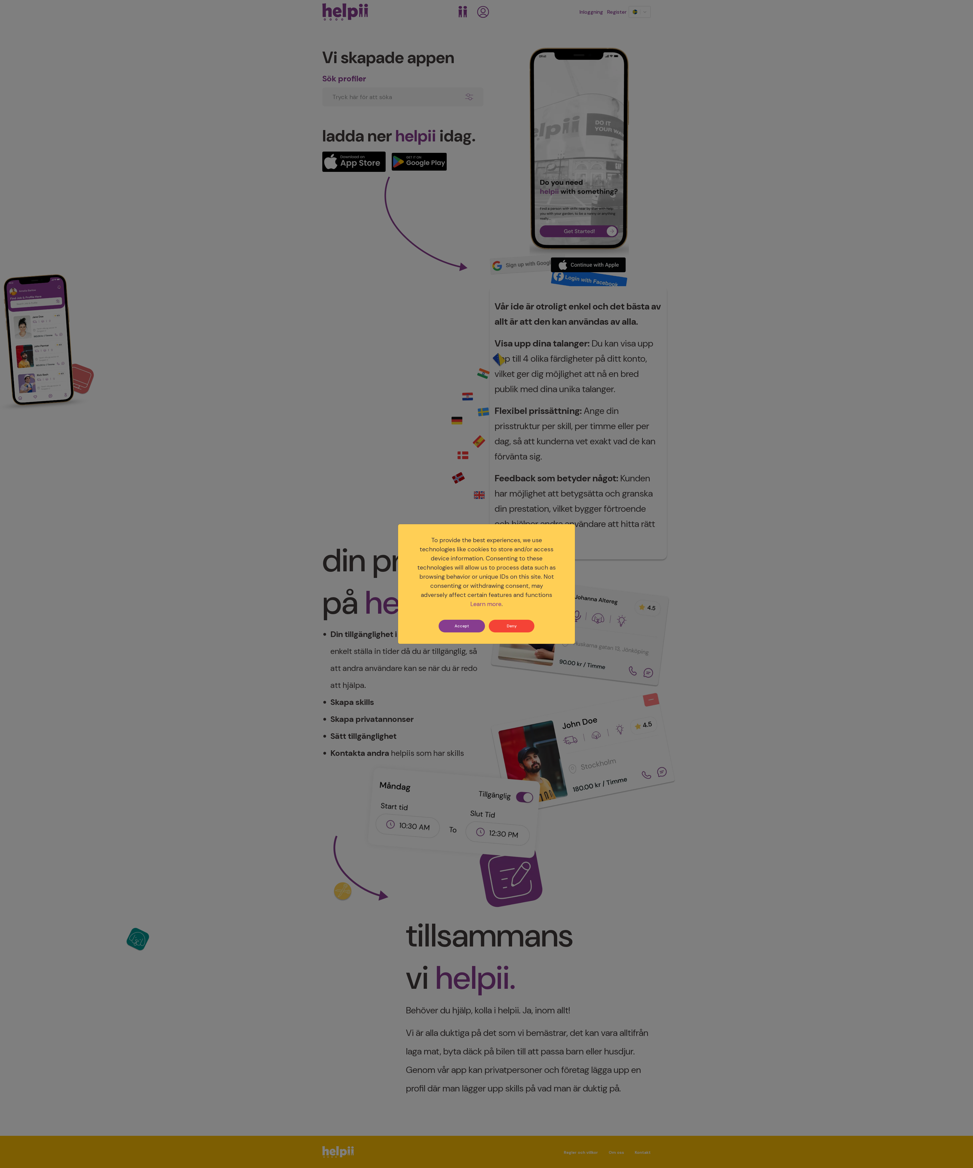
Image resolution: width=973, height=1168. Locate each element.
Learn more (485, 604)
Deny (512, 626)
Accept (462, 626)
